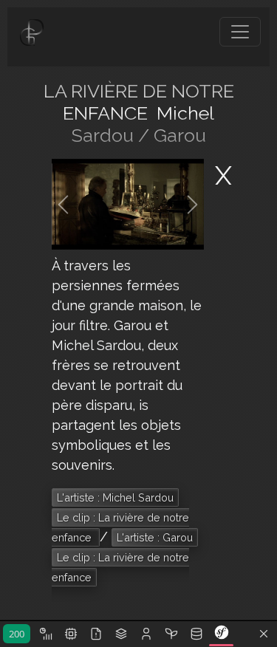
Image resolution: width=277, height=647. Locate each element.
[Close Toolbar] (263, 634)
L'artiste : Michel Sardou (115, 497)
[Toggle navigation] (240, 32)
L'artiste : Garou (155, 537)
